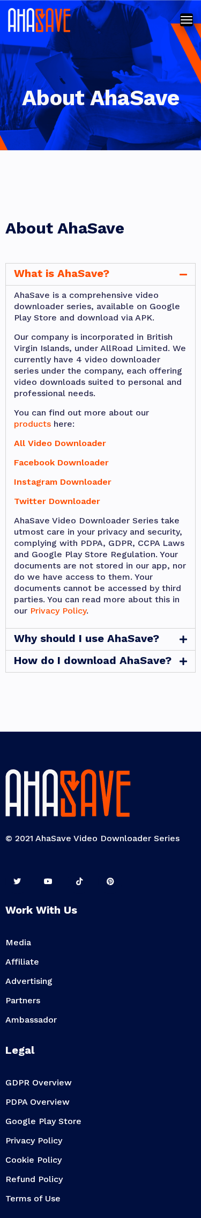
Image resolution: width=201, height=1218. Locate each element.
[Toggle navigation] (186, 19)
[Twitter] (17, 882)
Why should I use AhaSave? (86, 638)
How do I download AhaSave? (93, 660)
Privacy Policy (58, 611)
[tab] (100, 274)
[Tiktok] (80, 882)
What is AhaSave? (61, 273)
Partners (22, 1000)
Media (18, 942)
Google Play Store (43, 1121)
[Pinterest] (110, 882)
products (32, 424)
